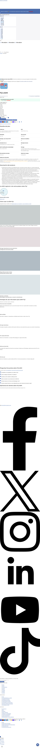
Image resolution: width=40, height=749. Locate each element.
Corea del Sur (4, 687)
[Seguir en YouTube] (20, 627)
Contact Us (4, 708)
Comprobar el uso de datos (7, 702)
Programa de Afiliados (6, 714)
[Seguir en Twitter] (20, 511)
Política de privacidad (6, 723)
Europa (3, 692)
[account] (2, 52)
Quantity (2, 117)
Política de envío (5, 725)
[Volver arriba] (20, 747)
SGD (1, 35)
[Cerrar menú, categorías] (0, 736)
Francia (3, 688)
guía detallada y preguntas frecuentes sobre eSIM (14, 370)
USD (1, 38)
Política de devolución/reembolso (8, 724)
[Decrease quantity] (0, 117)
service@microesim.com (5, 14)
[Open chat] (37, 744)
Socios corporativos (5, 715)
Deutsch (2, 24)
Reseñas (3, 711)
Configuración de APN (6, 701)
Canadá (3, 690)
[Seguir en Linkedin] (20, 591)
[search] (0, 52)
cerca (0, 9)
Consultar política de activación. (26, 81)
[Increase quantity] (8, 117)
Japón (3, 685)
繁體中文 (2, 20)
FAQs (3, 696)
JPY (1, 34)
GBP (1, 31)
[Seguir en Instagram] (20, 551)
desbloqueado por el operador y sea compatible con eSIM (21, 203)
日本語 (2, 19)
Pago (3, 722)
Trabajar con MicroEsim (6, 713)
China (3, 684)
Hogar (1, 53)
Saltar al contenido (3, 0)
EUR (1, 30)
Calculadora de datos (6, 700)
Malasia (3, 691)
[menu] (0, 40)
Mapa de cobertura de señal (7, 703)
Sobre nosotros (5, 712)
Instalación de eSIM (6, 699)
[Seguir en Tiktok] (20, 676)
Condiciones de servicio (6, 727)
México (3, 689)
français (2, 23)
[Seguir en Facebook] (20, 470)
